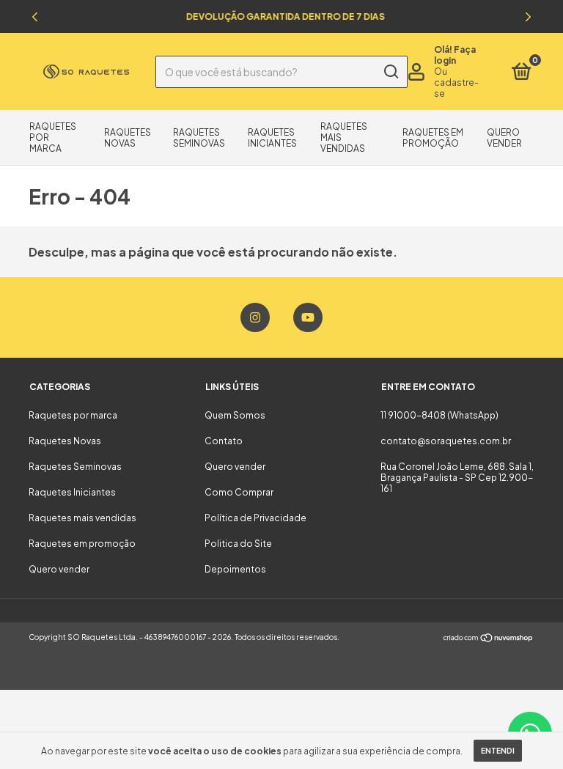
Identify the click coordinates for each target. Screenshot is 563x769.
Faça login (455, 55)
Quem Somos (235, 415)
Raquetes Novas (127, 138)
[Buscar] (390, 72)
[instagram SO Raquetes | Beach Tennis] (255, 317)
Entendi (498, 750)
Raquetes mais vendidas (343, 137)
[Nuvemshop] (488, 638)
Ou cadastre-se (456, 82)
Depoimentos (235, 569)
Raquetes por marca (73, 415)
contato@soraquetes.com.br (445, 440)
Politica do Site (238, 543)
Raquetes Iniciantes (272, 138)
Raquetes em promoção (432, 138)
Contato (224, 440)
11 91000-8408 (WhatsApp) (439, 415)
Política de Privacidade (255, 517)
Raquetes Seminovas (199, 138)
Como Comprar (239, 492)
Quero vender (504, 138)
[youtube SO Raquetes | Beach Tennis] (308, 317)
